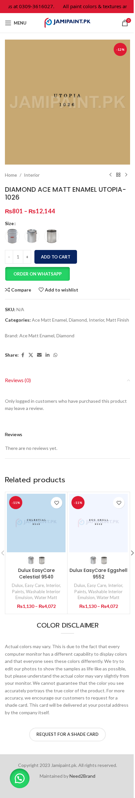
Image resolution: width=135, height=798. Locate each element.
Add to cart (55, 256)
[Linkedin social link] (47, 355)
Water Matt (45, 597)
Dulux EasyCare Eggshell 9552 (98, 573)
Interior (32, 175)
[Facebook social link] (23, 355)
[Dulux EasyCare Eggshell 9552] (98, 523)
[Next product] (126, 175)
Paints (18, 591)
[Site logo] (67, 22)
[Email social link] (39, 355)
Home (11, 175)
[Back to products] (118, 175)
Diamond (78, 320)
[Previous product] (110, 175)
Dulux (17, 585)
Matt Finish (117, 320)
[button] (37, 274)
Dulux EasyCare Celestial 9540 (36, 573)
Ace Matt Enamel (49, 320)
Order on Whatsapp (37, 273)
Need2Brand (82, 776)
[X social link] (31, 355)
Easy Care (34, 585)
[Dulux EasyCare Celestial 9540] (36, 523)
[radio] (12, 236)
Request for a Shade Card (67, 734)
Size (9, 223)
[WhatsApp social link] (55, 355)
